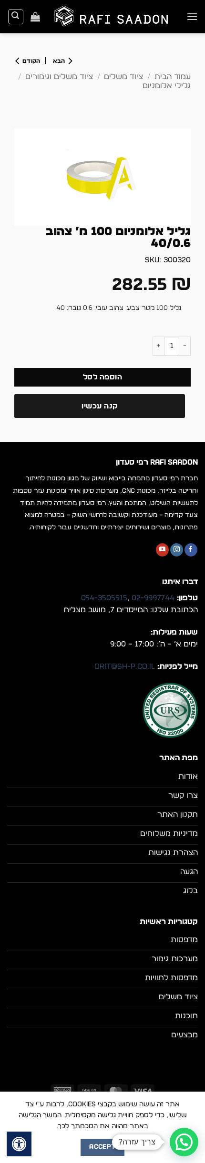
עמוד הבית (172, 76)
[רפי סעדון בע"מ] (113, 16)
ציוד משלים (123, 76)
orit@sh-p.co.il (124, 666)
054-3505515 (104, 598)
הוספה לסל (102, 377)
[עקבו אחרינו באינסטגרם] (176, 550)
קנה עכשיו (99, 406)
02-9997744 (153, 598)
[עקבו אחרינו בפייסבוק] (190, 550)
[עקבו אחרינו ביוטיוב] (162, 550)
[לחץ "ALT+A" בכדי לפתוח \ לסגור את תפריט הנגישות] (19, 1144)
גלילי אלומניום (167, 85)
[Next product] (60, 60)
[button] (192, 16)
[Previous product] (30, 60)
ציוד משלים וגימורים (59, 76)
